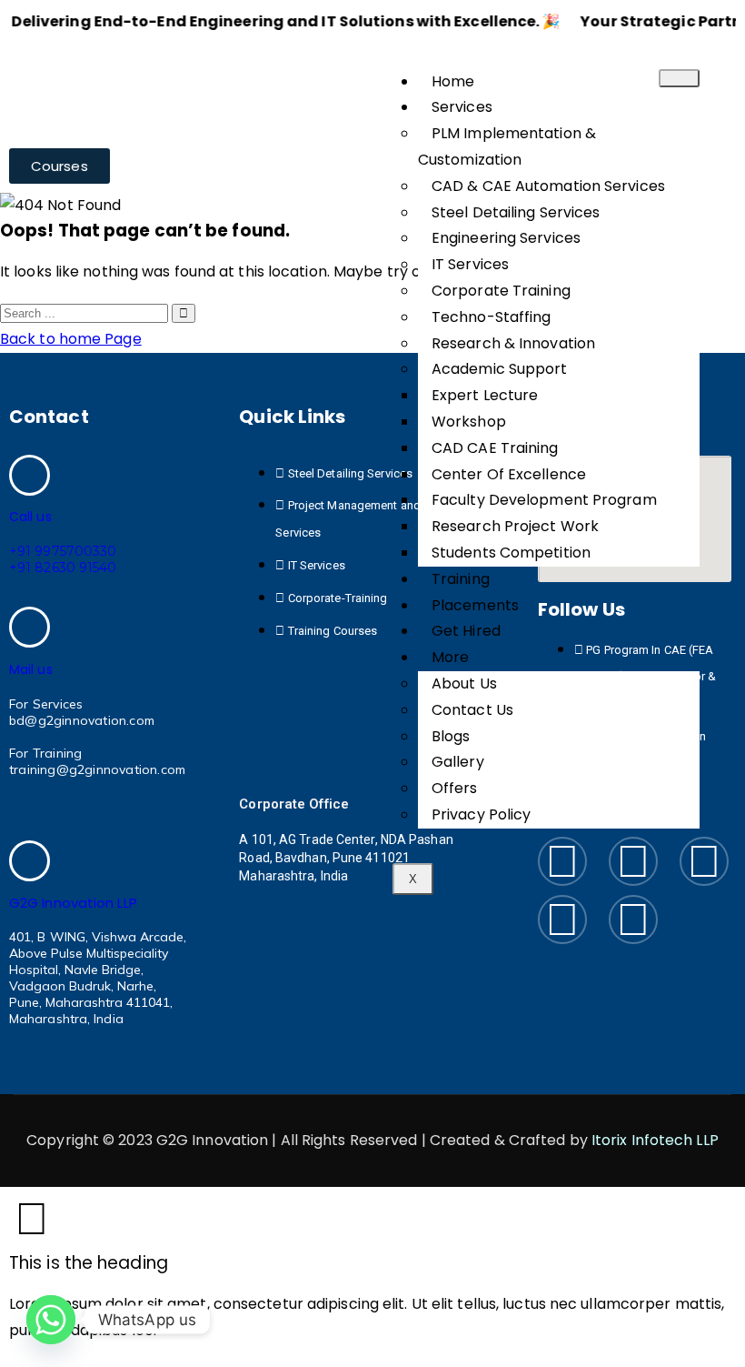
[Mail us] (29, 627)
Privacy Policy (481, 814)
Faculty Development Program (544, 499)
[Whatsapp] (50, 1319)
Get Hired (466, 630)
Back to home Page (71, 338)
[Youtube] (562, 919)
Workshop (469, 421)
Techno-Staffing (491, 317)
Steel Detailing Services (516, 212)
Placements (475, 605)
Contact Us (472, 709)
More (450, 657)
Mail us (31, 669)
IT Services (470, 264)
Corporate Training (501, 290)
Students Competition (511, 552)
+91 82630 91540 (63, 567)
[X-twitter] (633, 919)
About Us (464, 683)
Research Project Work (515, 526)
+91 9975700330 (62, 551)
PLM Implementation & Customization (507, 146)
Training (461, 578)
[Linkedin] (704, 861)
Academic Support (500, 368)
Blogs (451, 736)
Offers (455, 788)
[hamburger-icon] (679, 78)
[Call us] (29, 475)
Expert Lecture (485, 395)
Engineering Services (506, 237)
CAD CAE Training (495, 447)
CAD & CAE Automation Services (548, 186)
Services (462, 106)
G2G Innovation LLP (73, 902)
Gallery (458, 761)
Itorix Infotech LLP (655, 1140)
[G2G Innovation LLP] (29, 860)
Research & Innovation (513, 343)
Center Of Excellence (509, 474)
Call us (30, 517)
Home (453, 81)
